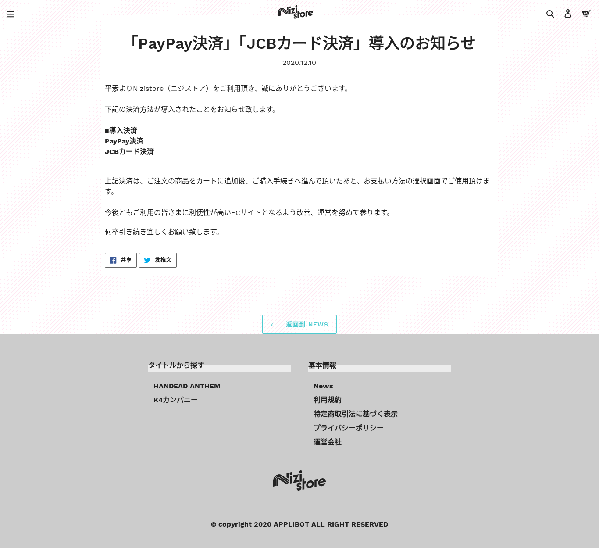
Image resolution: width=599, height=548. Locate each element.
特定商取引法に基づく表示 (356, 414)
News (323, 386)
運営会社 (328, 442)
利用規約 (328, 400)
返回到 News (306, 324)
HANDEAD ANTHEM (187, 386)
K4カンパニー (175, 400)
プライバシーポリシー (349, 428)
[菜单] (11, 13)
